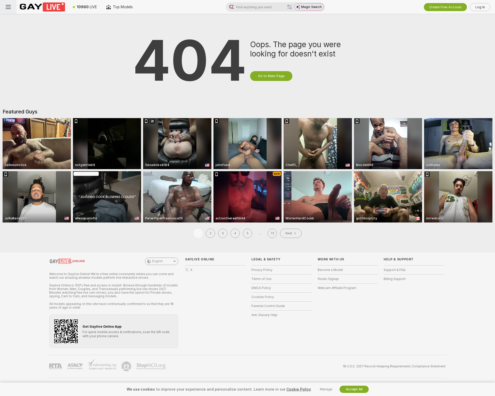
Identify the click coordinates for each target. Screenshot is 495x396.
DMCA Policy (261, 288)
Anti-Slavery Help (264, 315)
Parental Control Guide (268, 306)
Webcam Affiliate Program (337, 288)
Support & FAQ (395, 270)
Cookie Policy (298, 389)
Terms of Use (261, 279)
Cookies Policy (262, 297)
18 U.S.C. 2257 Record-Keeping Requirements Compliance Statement (394, 366)
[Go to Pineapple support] (126, 366)
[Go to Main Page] (42, 7)
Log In (480, 7)
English (157, 261)
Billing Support (395, 279)
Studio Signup (328, 279)
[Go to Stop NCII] (151, 366)
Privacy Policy (262, 270)
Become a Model (330, 270)
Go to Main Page (271, 76)
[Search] (289, 7)
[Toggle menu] (8, 7)
